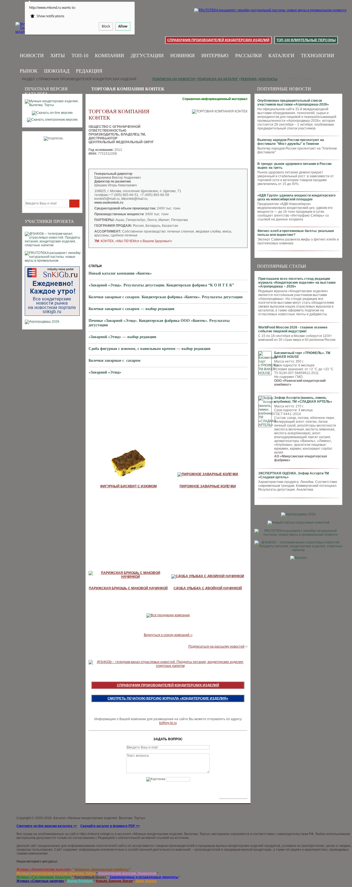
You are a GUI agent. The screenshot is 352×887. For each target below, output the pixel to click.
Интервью (215, 55)
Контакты (268, 79)
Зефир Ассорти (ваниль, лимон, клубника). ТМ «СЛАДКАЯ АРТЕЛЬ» (303, 400)
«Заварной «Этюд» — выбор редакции (122, 337)
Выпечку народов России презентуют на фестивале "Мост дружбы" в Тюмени (290, 142)
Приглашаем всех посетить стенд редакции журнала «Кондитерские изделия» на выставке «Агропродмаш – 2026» (297, 282)
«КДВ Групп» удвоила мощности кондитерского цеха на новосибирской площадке (296, 197)
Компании (109, 55)
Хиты (57, 55)
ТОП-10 (80, 55)
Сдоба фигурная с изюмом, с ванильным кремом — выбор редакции (149, 349)
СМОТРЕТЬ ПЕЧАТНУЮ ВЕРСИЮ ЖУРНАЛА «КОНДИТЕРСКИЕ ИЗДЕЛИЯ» (168, 698)
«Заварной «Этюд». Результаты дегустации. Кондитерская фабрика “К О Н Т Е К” (161, 285)
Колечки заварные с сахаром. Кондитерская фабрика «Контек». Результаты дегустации (166, 297)
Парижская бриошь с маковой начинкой (128, 588)
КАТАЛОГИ (281, 55)
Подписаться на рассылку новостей (216, 646)
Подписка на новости (173, 79)
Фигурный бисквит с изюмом (128, 486)
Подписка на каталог (217, 79)
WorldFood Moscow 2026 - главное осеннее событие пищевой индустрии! (293, 329)
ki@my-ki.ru (168, 723)
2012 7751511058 (121, 148)
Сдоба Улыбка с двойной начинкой (208, 588)
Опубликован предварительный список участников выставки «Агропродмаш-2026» (293, 102)
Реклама (249, 79)
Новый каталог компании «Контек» (120, 273)
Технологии (317, 55)
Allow (122, 26)
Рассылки (248, 55)
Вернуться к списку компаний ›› (168, 635)
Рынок (28, 71)
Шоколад (56, 71)
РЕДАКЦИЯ (89, 71)
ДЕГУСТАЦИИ (147, 55)
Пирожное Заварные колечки (208, 486)
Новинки (182, 55)
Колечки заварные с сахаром (115, 360)
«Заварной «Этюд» (105, 372)
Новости (32, 55)
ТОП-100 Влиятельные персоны (306, 40)
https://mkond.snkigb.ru (96, 834)
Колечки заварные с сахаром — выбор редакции (131, 309)
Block (106, 26)
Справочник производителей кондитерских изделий (218, 40)
